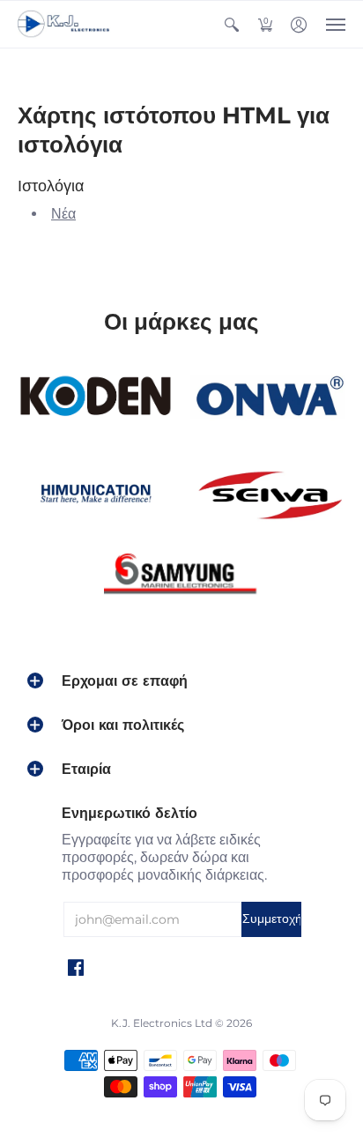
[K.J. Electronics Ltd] (66, 24)
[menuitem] (231, 24)
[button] (231, 24)
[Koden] (95, 396)
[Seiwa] (267, 496)
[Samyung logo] (181, 577)
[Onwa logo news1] (267, 396)
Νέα (63, 213)
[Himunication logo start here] (95, 496)
